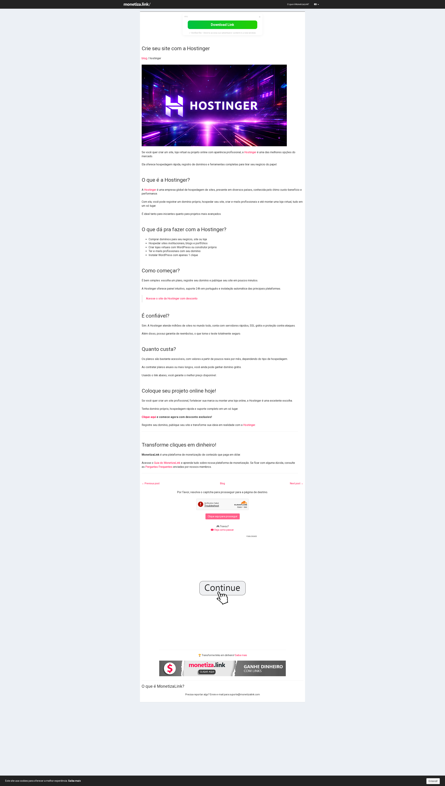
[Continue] (222, 590)
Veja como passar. (224, 529)
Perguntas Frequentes (158, 466)
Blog (222, 483)
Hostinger (250, 152)
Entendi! (433, 781)
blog (144, 58)
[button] (317, 4)
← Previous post (151, 483)
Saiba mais (241, 655)
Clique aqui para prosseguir (222, 516)
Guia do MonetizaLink (167, 462)
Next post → (296, 483)
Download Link (222, 25)
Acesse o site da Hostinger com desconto (171, 298)
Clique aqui (149, 417)
